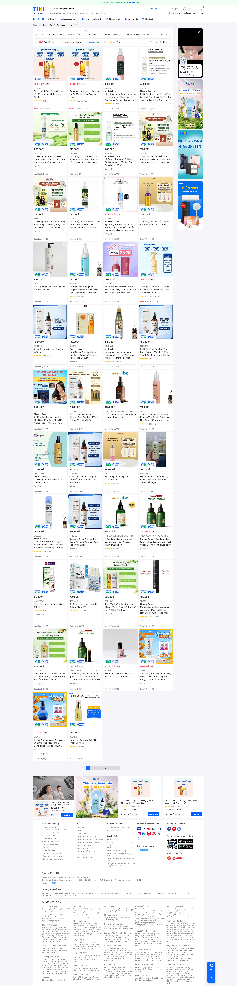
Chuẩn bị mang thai (53, 921)
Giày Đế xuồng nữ (87, 948)
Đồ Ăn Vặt (112, 973)
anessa (159, 893)
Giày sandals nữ (85, 944)
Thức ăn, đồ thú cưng (53, 939)
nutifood (133, 893)
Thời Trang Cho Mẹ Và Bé (51, 909)
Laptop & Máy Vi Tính (152, 921)
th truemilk (67, 893)
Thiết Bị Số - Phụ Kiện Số (145, 931)
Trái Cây (45, 928)
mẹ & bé (72, 13)
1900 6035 (52, 883)
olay (171, 893)
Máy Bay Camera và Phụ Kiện (179, 959)
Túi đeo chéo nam (85, 977)
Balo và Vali (109, 906)
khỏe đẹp (81, 13)
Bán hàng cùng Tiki (114, 830)
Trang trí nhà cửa (110, 948)
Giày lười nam (78, 955)
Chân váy (88, 913)
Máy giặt (173, 913)
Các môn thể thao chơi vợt (180, 935)
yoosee (166, 893)
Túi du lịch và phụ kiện (116, 909)
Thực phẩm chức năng (54, 961)
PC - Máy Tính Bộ (114, 941)
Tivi (171, 915)
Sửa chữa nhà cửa (114, 950)
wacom (152, 893)
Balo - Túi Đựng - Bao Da (179, 954)
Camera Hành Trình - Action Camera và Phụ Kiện (180, 952)
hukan (59, 895)
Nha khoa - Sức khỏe (148, 958)
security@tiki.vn (59, 859)
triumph (126, 893)
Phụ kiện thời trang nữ (111, 918)
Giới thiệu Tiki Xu (83, 848)
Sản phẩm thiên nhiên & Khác (54, 966)
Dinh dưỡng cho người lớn (55, 917)
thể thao (103, 13)
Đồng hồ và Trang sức (113, 924)
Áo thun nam (77, 924)
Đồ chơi (64, 909)
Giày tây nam (88, 955)
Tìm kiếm (153, 9)
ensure (85, 893)
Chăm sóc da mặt (48, 959)
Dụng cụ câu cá (176, 932)
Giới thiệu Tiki (82, 827)
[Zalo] (179, 829)
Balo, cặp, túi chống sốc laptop (118, 910)
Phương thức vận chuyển (50, 841)
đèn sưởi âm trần (176, 981)
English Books (147, 980)
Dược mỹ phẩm (61, 973)
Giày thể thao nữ (184, 937)
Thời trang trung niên (84, 917)
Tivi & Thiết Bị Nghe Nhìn (147, 924)
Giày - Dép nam (80, 953)
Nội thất (114, 952)
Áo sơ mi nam (87, 926)
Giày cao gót (77, 942)
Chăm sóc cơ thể (53, 963)
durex (91, 893)
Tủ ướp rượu (189, 917)
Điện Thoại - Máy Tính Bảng (54, 946)
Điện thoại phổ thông (53, 950)
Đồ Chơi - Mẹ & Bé (49, 906)
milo (108, 893)
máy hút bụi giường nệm (179, 976)
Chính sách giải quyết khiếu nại (88, 842)
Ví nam (75, 977)
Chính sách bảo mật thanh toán (88, 836)
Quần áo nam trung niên (85, 934)
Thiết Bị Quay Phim (179, 958)
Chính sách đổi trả (48, 847)
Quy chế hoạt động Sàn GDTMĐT (119, 827)
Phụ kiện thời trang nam (117, 919)
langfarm (52, 895)
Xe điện (156, 967)
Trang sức (107, 927)
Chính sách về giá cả (114, 840)
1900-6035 (52, 827)
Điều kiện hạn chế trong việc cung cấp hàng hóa (120, 844)
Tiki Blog (80, 830)
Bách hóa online (146, 919)
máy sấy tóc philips (182, 969)
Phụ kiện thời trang (112, 915)
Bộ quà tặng (114, 977)
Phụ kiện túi (95, 970)
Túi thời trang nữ (80, 965)
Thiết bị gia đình (61, 980)
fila (69, 895)
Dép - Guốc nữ (88, 942)
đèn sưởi (177, 967)
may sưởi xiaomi (177, 973)
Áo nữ (75, 909)
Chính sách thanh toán (115, 848)
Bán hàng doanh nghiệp (85, 854)
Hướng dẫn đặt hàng (49, 838)
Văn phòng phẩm (153, 978)
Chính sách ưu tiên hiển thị (116, 851)
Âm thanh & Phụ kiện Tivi (175, 909)
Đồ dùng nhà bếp (48, 980)
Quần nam (86, 924)
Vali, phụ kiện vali (126, 911)
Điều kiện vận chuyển (84, 857)
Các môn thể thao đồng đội (180, 934)
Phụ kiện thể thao (180, 928)
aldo (120, 893)
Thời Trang (154, 909)
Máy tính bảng (52, 952)
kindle (140, 893)
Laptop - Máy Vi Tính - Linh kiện (118, 933)
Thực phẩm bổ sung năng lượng (180, 938)
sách (96, 13)
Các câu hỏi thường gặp (50, 832)
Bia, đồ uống (50, 936)
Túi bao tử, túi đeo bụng (92, 979)
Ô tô (147, 969)
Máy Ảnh (185, 960)
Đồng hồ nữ (117, 927)
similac (176, 893)
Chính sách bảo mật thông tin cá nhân (90, 839)
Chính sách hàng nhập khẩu (52, 853)
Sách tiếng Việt (140, 978)
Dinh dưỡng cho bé (53, 915)
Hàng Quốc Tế (141, 906)
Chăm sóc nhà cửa (55, 941)
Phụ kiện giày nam (83, 959)
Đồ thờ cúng (112, 958)
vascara (45, 893)
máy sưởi (169, 967)
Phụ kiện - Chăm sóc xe (143, 967)
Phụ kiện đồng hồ (115, 929)
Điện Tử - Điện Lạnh (174, 906)
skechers (114, 893)
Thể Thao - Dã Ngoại (175, 921)
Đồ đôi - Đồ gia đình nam (89, 930)
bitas (189, 893)
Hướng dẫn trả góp (48, 850)
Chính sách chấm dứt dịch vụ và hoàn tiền (120, 860)
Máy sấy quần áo (177, 917)
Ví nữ (96, 968)
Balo (105, 909)
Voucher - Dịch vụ (143, 950)
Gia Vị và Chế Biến (114, 971)
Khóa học (154, 952)
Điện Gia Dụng (48, 977)
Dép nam (84, 957)
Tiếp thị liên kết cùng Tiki (86, 851)
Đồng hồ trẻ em (127, 929)
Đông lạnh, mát (57, 932)
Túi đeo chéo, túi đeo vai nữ (83, 968)
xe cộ (65, 13)
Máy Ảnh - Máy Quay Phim (177, 946)
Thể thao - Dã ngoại (145, 913)
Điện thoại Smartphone (50, 948)
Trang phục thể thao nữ (174, 924)
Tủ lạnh (173, 911)
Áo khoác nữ (89, 911)
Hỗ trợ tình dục (60, 971)
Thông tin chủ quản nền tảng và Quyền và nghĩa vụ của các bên (121, 865)
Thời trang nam (79, 921)
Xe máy (142, 969)
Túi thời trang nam (81, 974)
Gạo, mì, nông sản (53, 934)
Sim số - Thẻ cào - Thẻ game (153, 960)
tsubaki (74, 895)
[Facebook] (169, 829)
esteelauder (57, 893)
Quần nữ (88, 909)
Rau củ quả (50, 930)
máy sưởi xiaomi (182, 975)
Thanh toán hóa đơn (142, 952)
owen (80, 893)
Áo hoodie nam (82, 928)
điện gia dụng (55, 13)
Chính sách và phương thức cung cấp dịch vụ (120, 855)
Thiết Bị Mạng (116, 939)
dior (50, 893)
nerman (146, 893)
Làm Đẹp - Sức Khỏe (50, 957)
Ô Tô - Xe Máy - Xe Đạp (145, 964)
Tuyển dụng (81, 833)
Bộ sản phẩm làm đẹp (55, 972)
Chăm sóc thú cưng (111, 967)
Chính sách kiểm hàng (50, 844)
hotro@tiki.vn (60, 856)
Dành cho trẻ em (52, 937)
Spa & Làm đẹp (150, 954)
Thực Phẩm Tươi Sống (51, 925)
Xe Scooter (154, 969)
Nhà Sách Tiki (141, 975)
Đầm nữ (81, 909)
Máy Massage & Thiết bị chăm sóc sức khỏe (56, 964)
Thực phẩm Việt (60, 930)
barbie (74, 893)
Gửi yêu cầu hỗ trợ (48, 835)
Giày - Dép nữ (79, 940)
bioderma (98, 893)
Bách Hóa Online (111, 964)
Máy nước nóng (179, 915)
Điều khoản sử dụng (84, 845)
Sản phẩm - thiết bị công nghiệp (149, 922)
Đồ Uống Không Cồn (117, 975)
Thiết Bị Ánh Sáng (180, 950)
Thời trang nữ (79, 906)
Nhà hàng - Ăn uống (147, 956)
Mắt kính (124, 918)
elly (104, 893)
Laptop (124, 941)
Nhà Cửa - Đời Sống (112, 946)
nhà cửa (89, 13)
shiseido (45, 895)
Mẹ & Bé (149, 917)
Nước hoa (50, 971)
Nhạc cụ (121, 958)
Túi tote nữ (86, 970)
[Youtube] (174, 829)
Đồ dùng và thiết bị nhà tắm (118, 954)
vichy (65, 895)
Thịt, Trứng (53, 928)
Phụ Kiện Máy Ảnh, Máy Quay (176, 948)
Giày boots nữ (81, 946)
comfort (184, 893)
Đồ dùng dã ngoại (180, 926)
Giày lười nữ (92, 946)
